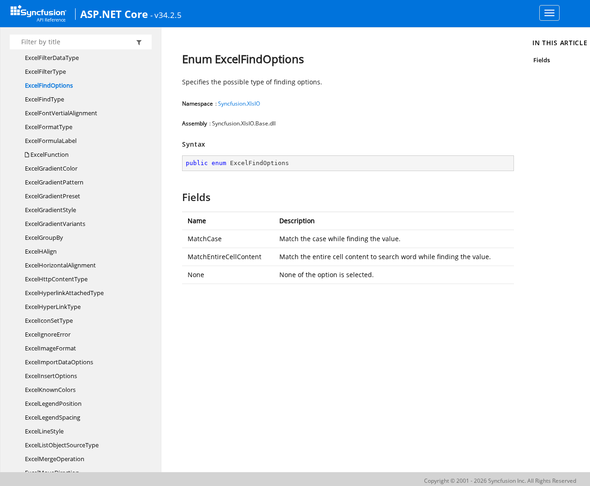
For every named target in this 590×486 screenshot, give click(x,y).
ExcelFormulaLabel (51, 140)
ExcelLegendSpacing (52, 417)
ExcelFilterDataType (52, 57)
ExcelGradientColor (51, 168)
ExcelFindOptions (49, 85)
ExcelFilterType (45, 71)
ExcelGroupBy (44, 237)
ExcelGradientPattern (54, 182)
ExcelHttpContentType (56, 279)
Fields (541, 60)
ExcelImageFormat (50, 348)
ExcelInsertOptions (51, 376)
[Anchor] (177, 196)
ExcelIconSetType (49, 320)
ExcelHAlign (41, 251)
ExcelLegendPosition (53, 403)
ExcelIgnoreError (48, 334)
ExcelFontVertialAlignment (61, 113)
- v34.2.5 (166, 15)
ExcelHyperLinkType (53, 306)
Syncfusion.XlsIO (239, 103)
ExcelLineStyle (44, 431)
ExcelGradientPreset (52, 196)
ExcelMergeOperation (54, 459)
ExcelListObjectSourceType (62, 445)
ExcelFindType (44, 99)
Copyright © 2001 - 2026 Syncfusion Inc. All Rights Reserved (500, 481)
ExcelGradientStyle (50, 210)
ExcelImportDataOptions (59, 362)
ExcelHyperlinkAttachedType (64, 293)
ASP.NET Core (114, 14)
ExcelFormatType (48, 127)
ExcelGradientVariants (55, 223)
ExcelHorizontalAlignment (60, 265)
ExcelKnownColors (50, 389)
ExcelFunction (49, 154)
